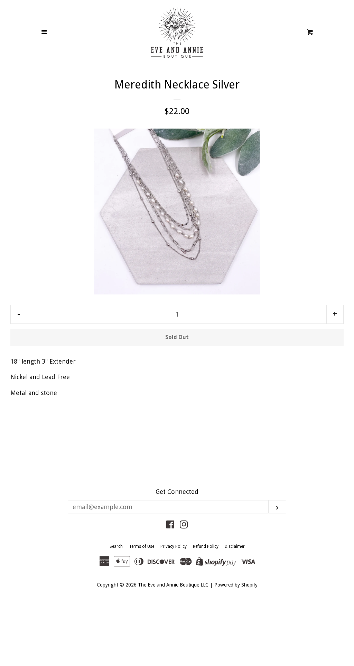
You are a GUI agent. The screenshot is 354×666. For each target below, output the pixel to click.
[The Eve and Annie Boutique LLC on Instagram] (184, 525)
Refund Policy (205, 546)
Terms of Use (141, 546)
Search (116, 546)
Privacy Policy (173, 546)
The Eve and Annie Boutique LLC (173, 585)
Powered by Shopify (236, 585)
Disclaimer (235, 546)
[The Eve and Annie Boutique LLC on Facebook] (170, 525)
